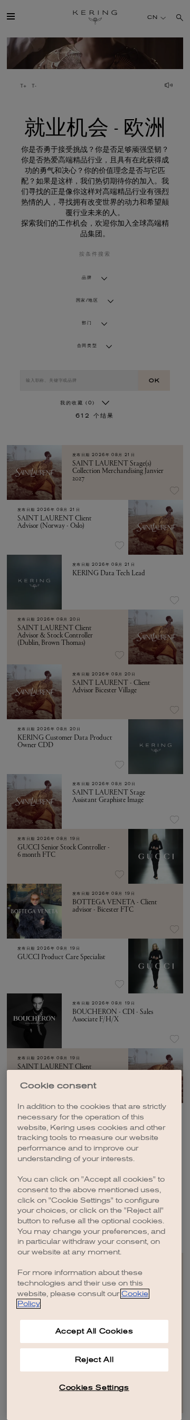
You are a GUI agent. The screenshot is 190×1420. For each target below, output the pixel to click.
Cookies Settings (94, 1388)
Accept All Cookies (94, 1331)
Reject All (94, 1360)
